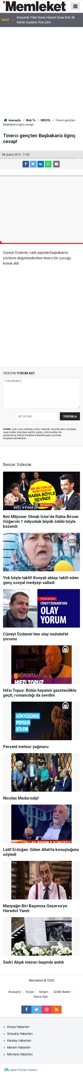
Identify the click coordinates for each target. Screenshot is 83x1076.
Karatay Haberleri (19, 1041)
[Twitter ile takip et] (36, 1010)
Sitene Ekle (40, 997)
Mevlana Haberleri (20, 1054)
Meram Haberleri (19, 1047)
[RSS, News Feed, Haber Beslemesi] (57, 1010)
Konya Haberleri (18, 1027)
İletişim (43, 992)
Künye (30, 992)
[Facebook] (26, 164)
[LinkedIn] (40, 164)
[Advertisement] (41, 70)
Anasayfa (14, 992)
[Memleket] (34, 6)
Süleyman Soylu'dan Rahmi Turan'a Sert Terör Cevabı (48, 20)
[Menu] (75, 6)
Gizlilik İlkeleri (62, 992)
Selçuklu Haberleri (20, 1034)
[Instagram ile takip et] (47, 1010)
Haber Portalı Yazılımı (23, 1070)
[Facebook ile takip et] (26, 1010)
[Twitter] (33, 164)
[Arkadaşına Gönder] (56, 164)
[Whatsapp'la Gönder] (48, 164)
